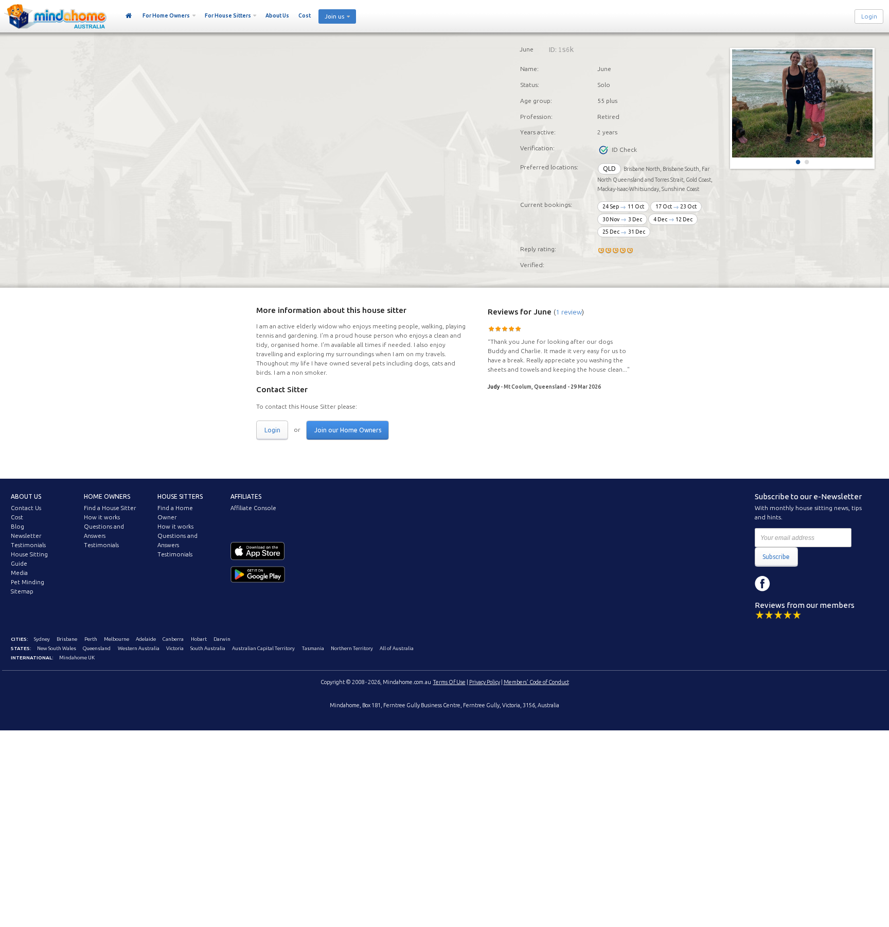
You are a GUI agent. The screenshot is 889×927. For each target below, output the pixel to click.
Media (19, 573)
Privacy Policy (484, 682)
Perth (90, 639)
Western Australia (138, 648)
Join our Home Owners (347, 430)
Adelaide (146, 639)
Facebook (762, 583)
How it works (102, 517)
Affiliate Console (253, 508)
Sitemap (22, 591)
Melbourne (116, 639)
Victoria (175, 648)
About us (26, 496)
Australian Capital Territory (263, 648)
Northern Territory (352, 648)
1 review (569, 312)
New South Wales (56, 648)
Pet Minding (27, 582)
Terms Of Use (449, 682)
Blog (17, 526)
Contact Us (26, 508)
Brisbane (67, 639)
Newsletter (26, 536)
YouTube (808, 583)
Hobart (199, 639)
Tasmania (313, 648)
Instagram (785, 583)
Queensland (97, 648)
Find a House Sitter (110, 508)
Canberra (173, 639)
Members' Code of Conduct (536, 682)
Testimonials (28, 545)
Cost (304, 15)
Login (869, 16)
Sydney (42, 639)
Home (128, 16)
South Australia (207, 648)
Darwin (222, 639)
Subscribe (776, 556)
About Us (277, 15)
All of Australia (397, 648)
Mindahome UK (77, 657)
